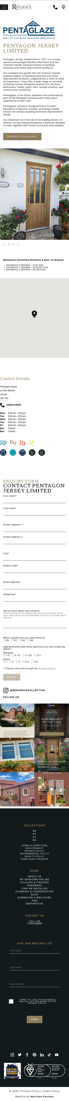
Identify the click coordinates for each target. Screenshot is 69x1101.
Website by (34, 1097)
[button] (3, 244)
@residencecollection (27, 690)
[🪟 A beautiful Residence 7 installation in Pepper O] (17, 755)
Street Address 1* (13, 525)
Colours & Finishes (34, 882)
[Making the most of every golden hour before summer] (51, 789)
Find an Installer (35, 889)
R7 (34, 834)
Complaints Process (34, 859)
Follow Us (11, 697)
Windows (8, 653)
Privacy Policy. (47, 668)
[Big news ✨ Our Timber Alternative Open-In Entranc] (51, 721)
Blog (34, 895)
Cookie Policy (51, 1091)
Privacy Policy (34, 851)
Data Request (34, 848)
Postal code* (10, 566)
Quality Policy (34, 856)
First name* (10, 496)
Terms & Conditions (35, 845)
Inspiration (34, 904)
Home (34, 871)
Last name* (9, 508)
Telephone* (9, 594)
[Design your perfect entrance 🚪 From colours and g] (51, 755)
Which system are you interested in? (24, 638)
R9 (34, 831)
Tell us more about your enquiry (21, 611)
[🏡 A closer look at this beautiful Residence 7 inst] (17, 789)
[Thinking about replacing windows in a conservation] (17, 721)
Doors (6, 659)
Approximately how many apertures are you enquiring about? (34, 648)
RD (34, 840)
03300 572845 (13, 405)
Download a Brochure (34, 898)
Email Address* (12, 582)
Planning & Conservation (35, 892)
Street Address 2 (13, 537)
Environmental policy (34, 854)
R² (34, 837)
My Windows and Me (34, 879)
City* (6, 553)
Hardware (34, 885)
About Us (34, 876)
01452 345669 (34, 923)
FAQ (34, 901)
